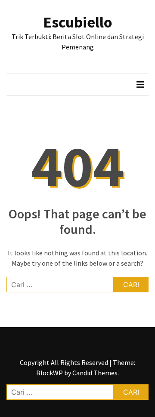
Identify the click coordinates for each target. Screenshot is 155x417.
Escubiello (77, 22)
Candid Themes (95, 372)
